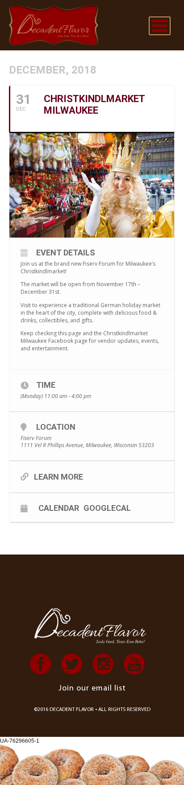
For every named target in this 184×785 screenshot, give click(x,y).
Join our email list (92, 689)
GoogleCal (107, 507)
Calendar (58, 507)
